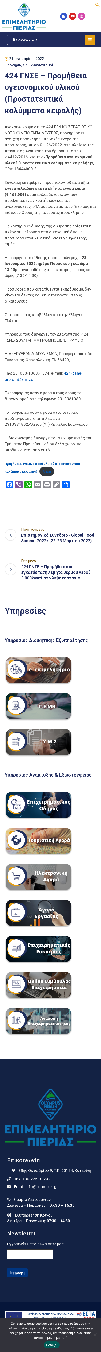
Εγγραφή (17, 1272)
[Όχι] (95, 1334)
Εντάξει (52, 1345)
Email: (36, 1186)
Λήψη (47, 471)
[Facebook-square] (63, 16)
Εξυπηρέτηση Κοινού (34, 1215)
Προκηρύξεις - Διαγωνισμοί (29, 65)
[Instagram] (81, 16)
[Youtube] (72, 16)
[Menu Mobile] (90, 40)
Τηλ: (34, 1179)
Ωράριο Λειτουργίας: (33, 1199)
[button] (97, 4)
